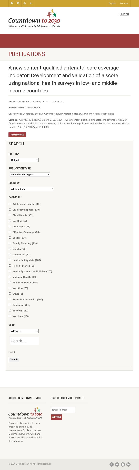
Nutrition (20, 288)
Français (124, 3)
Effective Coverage (26, 232)
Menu (124, 14)
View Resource (17, 135)
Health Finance (24, 265)
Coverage (21, 226)
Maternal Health (25, 277)
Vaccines (21, 316)
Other (18, 293)
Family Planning (25, 243)
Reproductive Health (28, 299)
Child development (26, 209)
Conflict (20, 221)
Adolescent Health (26, 204)
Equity (20, 237)
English (112, 3)
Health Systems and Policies (32, 271)
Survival (20, 310)
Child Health (23, 215)
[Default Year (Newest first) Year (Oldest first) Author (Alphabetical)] (24, 160)
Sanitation (21, 305)
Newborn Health (25, 282)
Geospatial (21, 254)
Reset (12, 352)
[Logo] (34, 18)
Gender (19, 249)
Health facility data (27, 260)
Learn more (15, 441)
